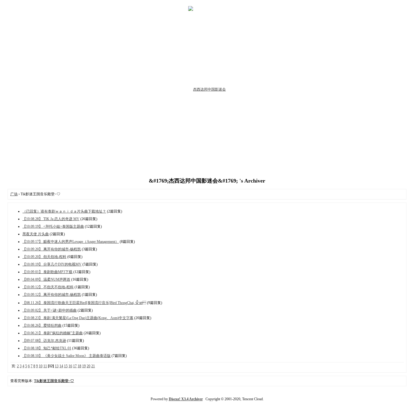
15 (66, 366)
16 (70, 366)
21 (93, 366)
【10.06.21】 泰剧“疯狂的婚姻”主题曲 (52, 333)
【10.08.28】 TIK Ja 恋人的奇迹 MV (50, 219)
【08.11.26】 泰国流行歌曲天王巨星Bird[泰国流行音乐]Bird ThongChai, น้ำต (84, 303)
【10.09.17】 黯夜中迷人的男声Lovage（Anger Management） (70, 241)
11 (45, 366)
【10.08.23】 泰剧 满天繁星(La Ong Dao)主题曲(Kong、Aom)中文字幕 (77, 318)
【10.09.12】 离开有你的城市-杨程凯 (51, 294)
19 (84, 366)
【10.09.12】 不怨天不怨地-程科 (48, 287)
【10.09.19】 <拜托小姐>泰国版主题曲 (53, 226)
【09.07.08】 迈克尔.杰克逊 (44, 340)
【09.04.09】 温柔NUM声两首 (46, 279)
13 (56, 366)
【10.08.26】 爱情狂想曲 (42, 325)
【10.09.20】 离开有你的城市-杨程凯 (51, 249)
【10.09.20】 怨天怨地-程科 (44, 257)
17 (75, 366)
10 (40, 366)
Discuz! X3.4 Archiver (186, 399)
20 (88, 366)
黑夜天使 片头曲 (35, 234)
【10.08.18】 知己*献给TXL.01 (46, 348)
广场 (14, 194)
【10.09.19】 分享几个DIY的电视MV (52, 264)
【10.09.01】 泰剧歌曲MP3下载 (47, 272)
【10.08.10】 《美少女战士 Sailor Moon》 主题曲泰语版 (66, 356)
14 (61, 366)
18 (79, 366)
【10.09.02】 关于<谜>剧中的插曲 (49, 310)
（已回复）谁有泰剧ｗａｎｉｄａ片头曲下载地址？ (64, 211)
